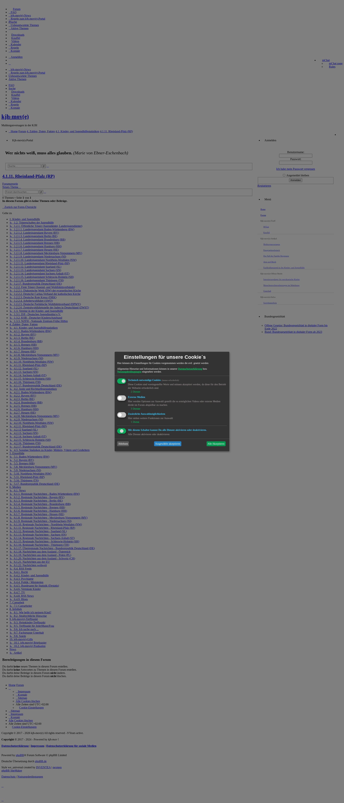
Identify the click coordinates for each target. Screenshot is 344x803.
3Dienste (135, 408)
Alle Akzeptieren (215, 443)
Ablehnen (123, 443)
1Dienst (135, 422)
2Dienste (135, 391)
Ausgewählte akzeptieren (167, 443)
